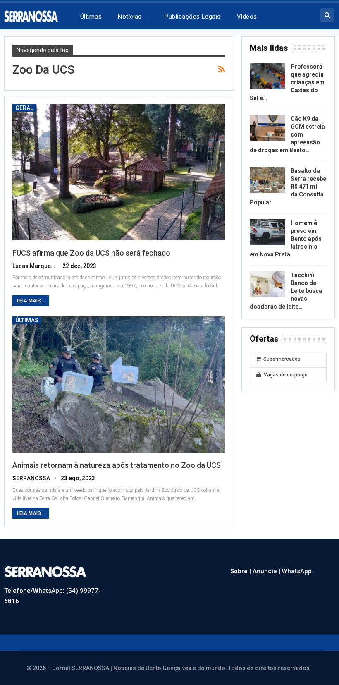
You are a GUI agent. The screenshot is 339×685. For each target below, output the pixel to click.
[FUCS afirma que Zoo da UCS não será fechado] (118, 172)
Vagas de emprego (286, 375)
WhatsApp (297, 571)
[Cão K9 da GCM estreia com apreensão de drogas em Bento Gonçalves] (267, 128)
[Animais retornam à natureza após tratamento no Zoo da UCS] (118, 384)
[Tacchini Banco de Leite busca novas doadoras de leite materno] (267, 284)
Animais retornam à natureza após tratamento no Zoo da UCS (116, 465)
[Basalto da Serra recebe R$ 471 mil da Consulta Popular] (267, 180)
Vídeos (247, 16)
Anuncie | (267, 571)
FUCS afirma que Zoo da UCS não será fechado (91, 253)
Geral (24, 108)
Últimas (91, 16)
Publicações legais (192, 16)
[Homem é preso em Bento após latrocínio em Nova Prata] (267, 232)
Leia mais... (31, 301)
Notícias (130, 16)
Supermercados (282, 359)
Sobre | (241, 571)
